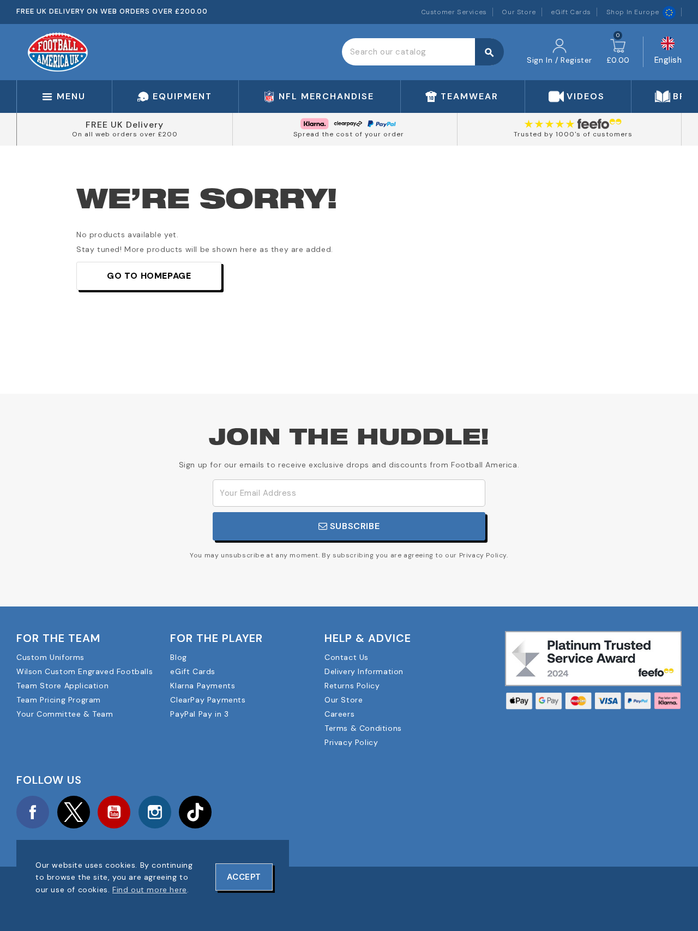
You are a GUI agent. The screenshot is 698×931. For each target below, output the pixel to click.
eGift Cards (571, 12)
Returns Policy (352, 685)
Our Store (518, 12)
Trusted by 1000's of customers (573, 134)
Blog (178, 657)
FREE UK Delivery (125, 124)
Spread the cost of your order (348, 134)
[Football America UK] (57, 51)
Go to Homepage (149, 275)
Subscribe (353, 526)
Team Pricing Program (58, 700)
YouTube (114, 812)
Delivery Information (364, 671)
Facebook (32, 812)
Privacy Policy (351, 742)
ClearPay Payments (207, 700)
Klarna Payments (202, 685)
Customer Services (454, 12)
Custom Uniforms (50, 657)
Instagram (155, 812)
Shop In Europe (632, 12)
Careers (339, 714)
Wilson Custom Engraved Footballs (84, 671)
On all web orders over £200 (125, 134)
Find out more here (149, 889)
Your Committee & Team (64, 714)
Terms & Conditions (363, 728)
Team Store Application (62, 685)
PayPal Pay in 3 (199, 714)
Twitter (73, 812)
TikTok (195, 812)
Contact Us (346, 657)
